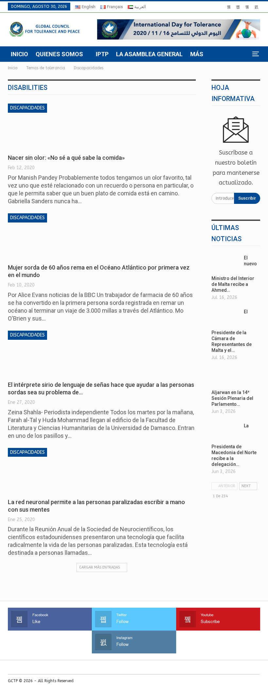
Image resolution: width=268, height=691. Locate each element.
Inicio (19, 54)
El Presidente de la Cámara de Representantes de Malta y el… (231, 331)
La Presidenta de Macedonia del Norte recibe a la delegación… (234, 445)
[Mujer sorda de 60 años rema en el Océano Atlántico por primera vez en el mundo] (42, 235)
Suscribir (247, 198)
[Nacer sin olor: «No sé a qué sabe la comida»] (42, 125)
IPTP (102, 54)
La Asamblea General (149, 54)
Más (196, 54)
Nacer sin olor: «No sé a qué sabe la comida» (66, 157)
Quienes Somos (59, 54)
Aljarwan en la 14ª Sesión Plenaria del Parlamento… (232, 398)
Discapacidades (27, 108)
